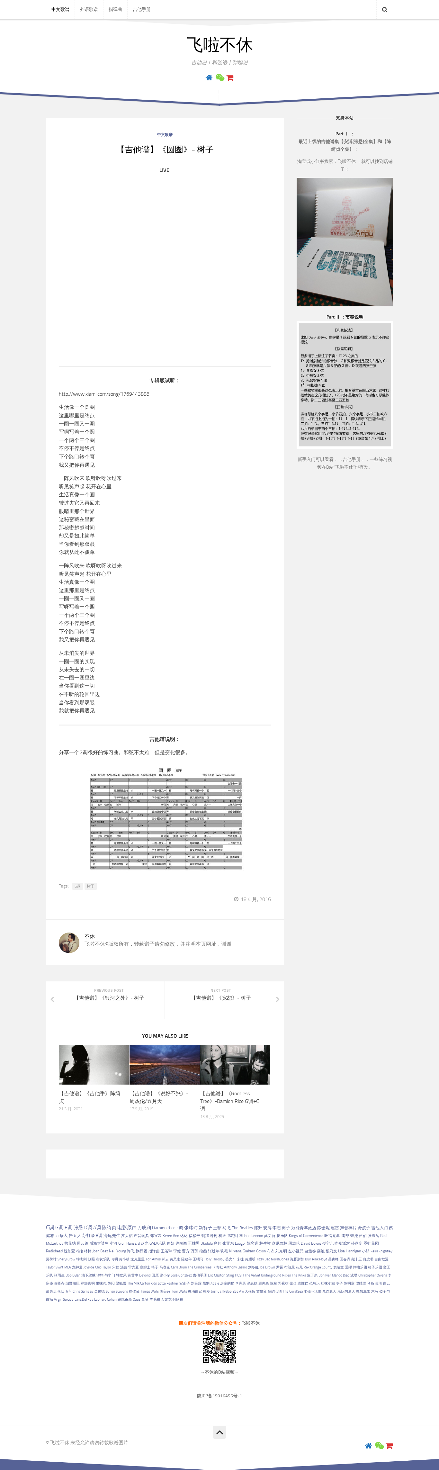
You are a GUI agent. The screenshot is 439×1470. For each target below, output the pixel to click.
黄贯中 (133, 1275)
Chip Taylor (103, 1267)
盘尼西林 (279, 1243)
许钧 (99, 1275)
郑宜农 (156, 1235)
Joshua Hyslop (221, 1291)
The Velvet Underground (263, 1275)
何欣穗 (178, 1299)
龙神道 (77, 1267)
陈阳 (111, 1283)
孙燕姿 (357, 1243)
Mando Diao (340, 1275)
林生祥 (265, 1243)
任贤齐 (59, 1283)
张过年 (214, 1251)
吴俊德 (99, 1291)
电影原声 (127, 1228)
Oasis (136, 1299)
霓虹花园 (371, 1243)
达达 (184, 1235)
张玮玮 (191, 1227)
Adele (215, 1283)
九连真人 (329, 1291)
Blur (308, 1259)
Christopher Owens (372, 1275)
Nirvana (235, 1251)
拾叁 (203, 1251)
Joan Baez (100, 1251)
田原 (155, 1275)
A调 (97, 1228)
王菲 (217, 1227)
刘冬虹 (253, 1267)
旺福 (328, 1235)
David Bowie (311, 1243)
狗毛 (224, 1251)
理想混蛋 (363, 1291)
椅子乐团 (375, 1267)
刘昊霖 (196, 1283)
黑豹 (206, 1283)
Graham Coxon (254, 1251)
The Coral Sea (293, 1291)
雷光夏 (133, 1267)
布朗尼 (289, 1267)
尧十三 (356, 1259)
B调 (99, 1235)
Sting (230, 1275)
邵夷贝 (51, 1291)
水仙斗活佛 (312, 1291)
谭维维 (360, 1283)
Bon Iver (324, 1275)
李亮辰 (240, 1283)
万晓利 (144, 1228)
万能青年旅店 (303, 1227)
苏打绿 (88, 1235)
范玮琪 (314, 1283)
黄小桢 (124, 1259)
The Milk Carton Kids (142, 1283)
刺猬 (205, 1235)
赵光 (144, 1243)
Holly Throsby (214, 1259)
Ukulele (207, 1243)
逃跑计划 (235, 1235)
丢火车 (230, 1259)
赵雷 (335, 1227)
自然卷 (310, 1251)
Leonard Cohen (105, 1299)
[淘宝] (230, 78)
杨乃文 (331, 1251)
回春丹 (345, 1259)
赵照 (91, 1259)
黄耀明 (250, 1259)
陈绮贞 (109, 1228)
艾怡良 (261, 1291)
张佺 (293, 1283)
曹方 (186, 1251)
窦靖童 (338, 1267)
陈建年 (186, 1259)
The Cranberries (199, 1267)
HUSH (239, 1275)
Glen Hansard (129, 1243)
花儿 (299, 1267)
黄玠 (378, 1283)
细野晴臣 (73, 1283)
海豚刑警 (297, 1259)
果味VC (101, 1283)
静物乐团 (360, 1267)
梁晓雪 (121, 1283)
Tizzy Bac (263, 1259)
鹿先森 (263, 1283)
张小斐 (165, 1275)
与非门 (109, 1275)
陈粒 (273, 1283)
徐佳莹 (134, 1291)
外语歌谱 (89, 9)
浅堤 (353, 1275)
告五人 (75, 1235)
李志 (277, 1227)
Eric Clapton (216, 1275)
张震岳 (373, 1235)
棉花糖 (70, 1243)
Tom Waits (179, 1291)
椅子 (154, 1267)
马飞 (226, 1227)
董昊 (144, 1299)
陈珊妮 (323, 1227)
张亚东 (228, 1243)
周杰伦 (294, 1243)
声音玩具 (141, 1235)
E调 (69, 1228)
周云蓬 (82, 1243)
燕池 (321, 1251)
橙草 (206, 1291)
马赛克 (164, 1267)
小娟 (366, 1251)
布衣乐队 (103, 1259)
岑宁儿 (328, 1243)
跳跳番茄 (125, 1299)
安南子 (184, 1283)
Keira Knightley (381, 1251)
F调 (179, 1228)
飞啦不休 (219, 45)
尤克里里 (137, 1259)
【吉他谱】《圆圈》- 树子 (165, 150)
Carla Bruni (179, 1267)
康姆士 (145, 1267)
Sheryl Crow (66, 1259)
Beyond (145, 1275)
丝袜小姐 (328, 1283)
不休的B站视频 (220, 1372)
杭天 (222, 1235)
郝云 (165, 1259)
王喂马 (198, 1259)
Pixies (286, 1275)
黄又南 (175, 1259)
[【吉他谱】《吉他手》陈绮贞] (94, 1065)
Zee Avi (238, 1291)
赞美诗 (165, 1291)
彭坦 (337, 1235)
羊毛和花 (156, 1299)
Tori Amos (153, 1259)
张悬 (78, 1228)
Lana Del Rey (84, 1299)
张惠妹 (252, 1283)
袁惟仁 (303, 1283)
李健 (177, 1251)
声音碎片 (348, 1227)
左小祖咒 (295, 1251)
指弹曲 (115, 9)
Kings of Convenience (306, 1235)
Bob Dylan (73, 1275)
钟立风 (121, 1275)
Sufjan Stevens (117, 1291)
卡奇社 (217, 1267)
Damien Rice (163, 1228)
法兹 (123, 1267)
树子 (90, 886)
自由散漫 (381, 1259)
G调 (78, 886)
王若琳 (166, 1251)
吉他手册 (142, 9)
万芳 (194, 1251)
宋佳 (115, 1267)
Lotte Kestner (168, 1283)
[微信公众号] (219, 78)
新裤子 (205, 1227)
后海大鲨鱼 (99, 1243)
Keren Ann (171, 1235)
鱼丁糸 (312, 1275)
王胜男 (194, 1243)
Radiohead (54, 1251)
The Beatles (242, 1227)
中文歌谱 (60, 9)
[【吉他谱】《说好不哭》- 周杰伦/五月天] (165, 1065)
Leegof (240, 1243)
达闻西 (181, 1243)
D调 (88, 1228)
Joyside (89, 1267)
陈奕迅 (252, 1243)
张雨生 (59, 1275)
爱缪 (348, 1267)
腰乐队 (282, 1235)
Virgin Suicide (64, 1299)
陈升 (258, 1227)
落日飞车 (65, 1291)
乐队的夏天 (346, 1291)
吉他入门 (379, 1227)
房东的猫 (227, 1283)
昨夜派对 (342, 1243)
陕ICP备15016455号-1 (219, 1396)
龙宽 (168, 1299)
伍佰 (363, 1235)
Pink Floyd (319, 1259)
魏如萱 (69, 1251)
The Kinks (299, 1275)
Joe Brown (267, 1267)
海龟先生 (111, 1235)
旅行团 (141, 1251)
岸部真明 (88, 1283)
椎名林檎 (84, 1251)
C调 (50, 1227)
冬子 (339, 1283)
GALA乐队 (157, 1243)
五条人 (61, 1235)
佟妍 (171, 1243)
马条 (370, 1283)
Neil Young (117, 1251)
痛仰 (217, 1243)
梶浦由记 (195, 1291)
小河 (113, 1243)
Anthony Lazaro (235, 1267)
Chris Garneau (83, 1291)
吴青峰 (333, 1259)
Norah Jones (280, 1259)
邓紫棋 (283, 1283)
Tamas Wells (149, 1291)
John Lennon (253, 1235)
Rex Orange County (318, 1267)
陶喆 (345, 1235)
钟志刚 (81, 1259)
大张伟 (250, 1291)
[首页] (209, 78)
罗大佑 (127, 1235)
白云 (386, 1283)
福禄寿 (194, 1235)
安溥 (267, 1227)
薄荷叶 (51, 1259)
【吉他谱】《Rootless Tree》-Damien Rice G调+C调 (229, 1101)
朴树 (214, 1235)
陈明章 (349, 1283)
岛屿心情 (275, 1291)
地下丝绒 (88, 1275)
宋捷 (240, 1259)
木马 (374, 1291)
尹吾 (279, 1267)
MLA (67, 1267)
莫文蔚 (269, 1235)
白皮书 (368, 1259)
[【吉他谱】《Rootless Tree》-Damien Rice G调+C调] (235, 1065)
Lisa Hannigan (349, 1251)
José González (181, 1275)
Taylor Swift (54, 1267)
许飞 (131, 1251)
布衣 (270, 1251)
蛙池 (354, 1235)
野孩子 (364, 1227)
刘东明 (281, 1251)
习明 (114, 1259)
